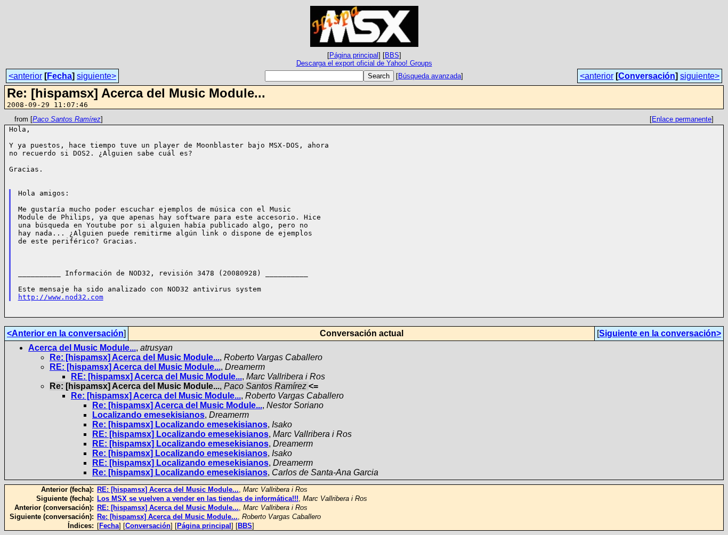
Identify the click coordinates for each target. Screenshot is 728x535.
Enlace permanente (681, 119)
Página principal (353, 55)
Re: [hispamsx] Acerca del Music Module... (135, 357)
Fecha (59, 75)
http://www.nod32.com (60, 297)
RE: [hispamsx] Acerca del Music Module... (135, 366)
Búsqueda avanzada (429, 76)
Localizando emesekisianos (148, 414)
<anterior (25, 75)
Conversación (646, 75)
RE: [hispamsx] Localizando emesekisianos (180, 434)
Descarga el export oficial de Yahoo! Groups (364, 63)
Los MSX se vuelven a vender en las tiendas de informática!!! (197, 498)
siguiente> (96, 75)
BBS (392, 55)
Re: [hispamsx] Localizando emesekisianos (180, 424)
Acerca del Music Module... (82, 347)
